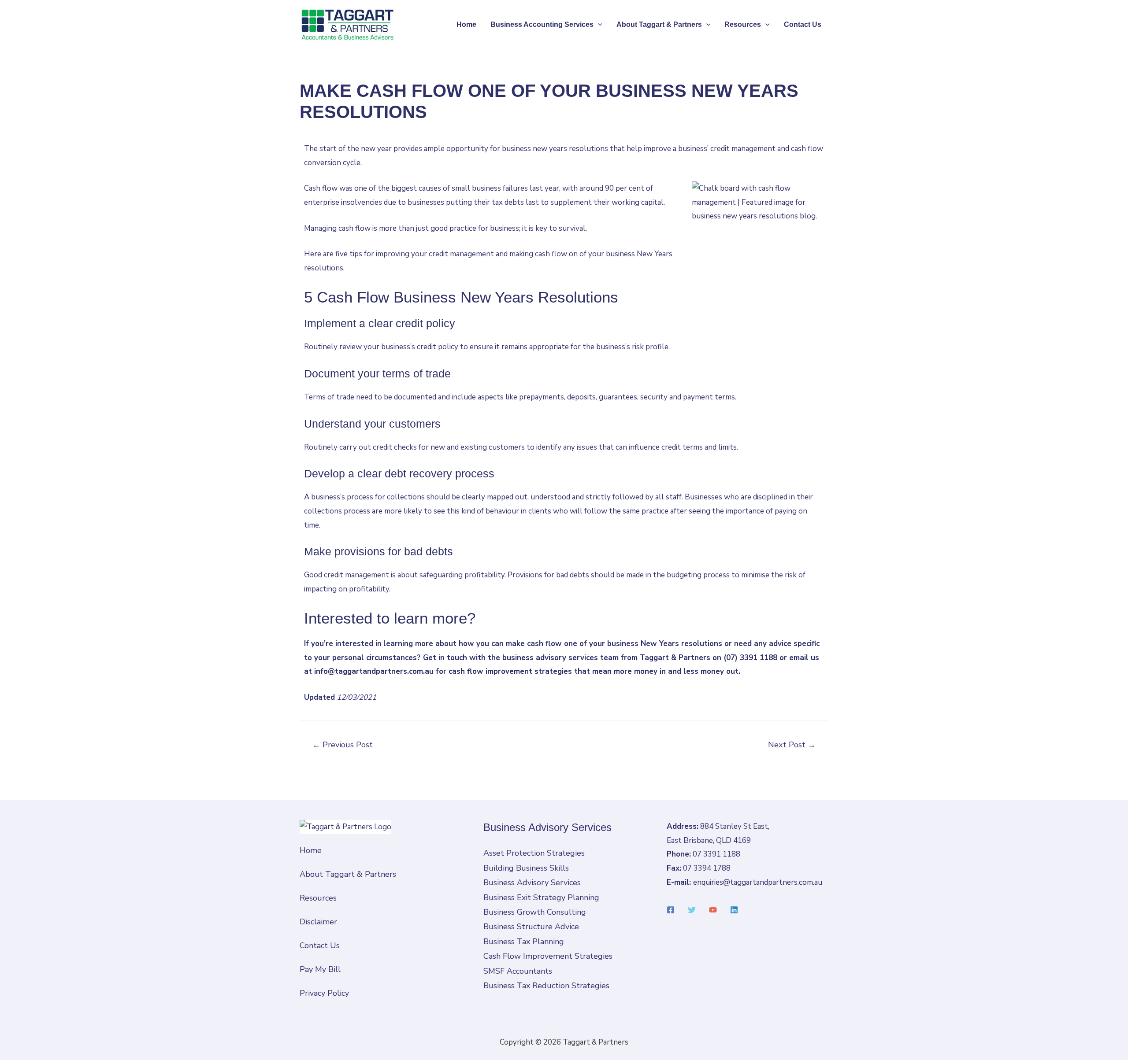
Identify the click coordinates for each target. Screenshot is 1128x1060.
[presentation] (598, 24)
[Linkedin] (734, 910)
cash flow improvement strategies (510, 671)
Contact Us (802, 24)
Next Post (792, 744)
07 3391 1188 (716, 854)
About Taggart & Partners (659, 24)
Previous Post (342, 744)
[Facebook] (671, 910)
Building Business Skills (526, 868)
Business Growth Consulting (534, 912)
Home (466, 24)
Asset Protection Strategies (534, 853)
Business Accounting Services (542, 24)
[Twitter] (692, 910)
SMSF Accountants (517, 971)
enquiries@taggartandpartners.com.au (757, 882)
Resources (742, 24)
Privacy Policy (324, 993)
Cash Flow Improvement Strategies (547, 956)
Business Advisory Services (532, 882)
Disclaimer (318, 921)
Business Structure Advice (531, 926)
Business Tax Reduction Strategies (546, 985)
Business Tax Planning (523, 941)
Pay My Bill (320, 969)
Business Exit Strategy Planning (541, 897)
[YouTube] (713, 910)
